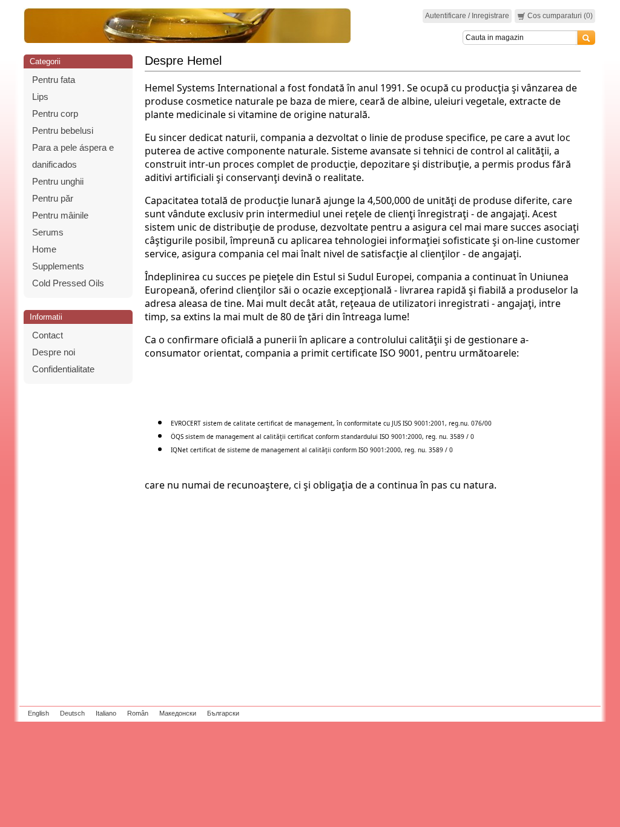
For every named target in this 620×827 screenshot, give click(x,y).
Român (137, 713)
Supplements (58, 266)
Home (44, 249)
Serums (48, 232)
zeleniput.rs (581, 713)
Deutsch (72, 713)
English (38, 713)
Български (223, 713)
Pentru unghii (58, 181)
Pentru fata (53, 79)
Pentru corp (55, 113)
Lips (40, 96)
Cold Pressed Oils (68, 283)
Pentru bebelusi (62, 130)
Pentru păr (52, 198)
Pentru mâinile (60, 215)
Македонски (177, 713)
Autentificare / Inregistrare (467, 16)
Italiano (106, 713)
